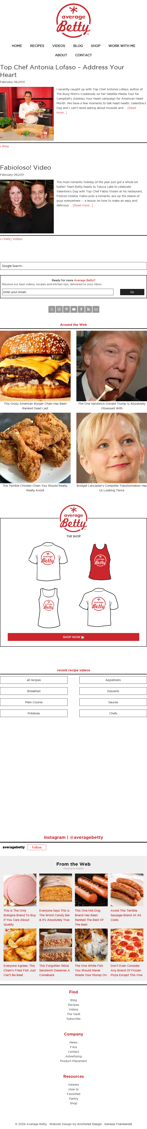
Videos (17, 239)
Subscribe (73, 1018)
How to (73, 1089)
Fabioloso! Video (25, 167)
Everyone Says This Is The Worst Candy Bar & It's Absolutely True (54, 915)
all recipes (34, 680)
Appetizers (113, 680)
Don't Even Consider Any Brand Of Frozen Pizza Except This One (126, 970)
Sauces (113, 702)
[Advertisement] (27, 774)
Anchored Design (89, 1124)
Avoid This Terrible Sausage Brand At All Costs (126, 915)
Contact (73, 1051)
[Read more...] (83, 205)
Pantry (73, 1098)
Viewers (73, 1084)
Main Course (33, 702)
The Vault (73, 1014)
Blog (5, 146)
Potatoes (34, 713)
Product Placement (73, 1061)
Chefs (6, 239)
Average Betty (73, 21)
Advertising (73, 1056)
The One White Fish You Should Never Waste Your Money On (91, 970)
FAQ (73, 1047)
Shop (73, 1103)
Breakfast (34, 691)
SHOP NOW (72, 637)
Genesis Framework (118, 1124)
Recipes (73, 1004)
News (73, 1042)
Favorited (73, 1094)
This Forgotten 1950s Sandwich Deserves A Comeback (54, 970)
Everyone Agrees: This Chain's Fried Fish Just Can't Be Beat (20, 970)
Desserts (113, 691)
